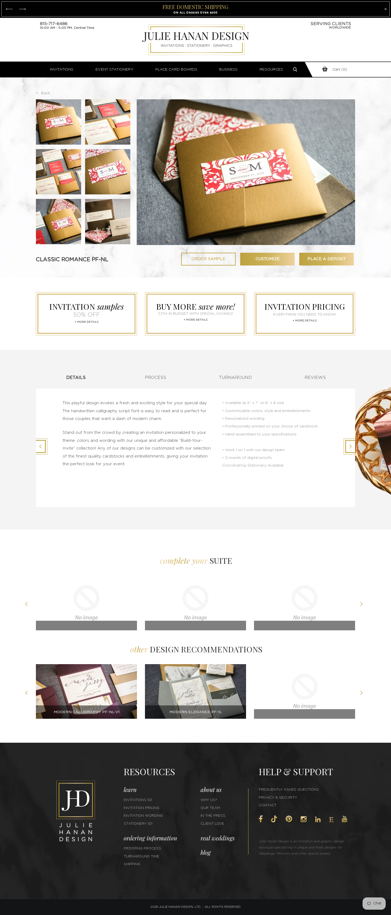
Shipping (132, 864)
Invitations (61, 69)
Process (155, 377)
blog (206, 852)
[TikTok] (274, 818)
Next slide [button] (363, 604)
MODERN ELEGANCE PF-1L (195, 712)
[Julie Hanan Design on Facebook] (261, 818)
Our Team (210, 808)
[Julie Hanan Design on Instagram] (304, 819)
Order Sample (208, 259)
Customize (268, 259)
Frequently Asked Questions (289, 789)
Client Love (212, 824)
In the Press (213, 816)
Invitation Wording (143, 816)
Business (228, 69)
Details (76, 377)
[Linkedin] (318, 819)
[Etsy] (331, 819)
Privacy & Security (278, 797)
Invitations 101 (138, 800)
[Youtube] (344, 819)
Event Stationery (114, 69)
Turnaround (235, 377)
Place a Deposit (326, 259)
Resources (271, 69)
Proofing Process (142, 848)
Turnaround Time (141, 856)
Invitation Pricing (141, 808)
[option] (86, 604)
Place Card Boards (176, 69)
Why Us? (209, 800)
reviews (315, 377)
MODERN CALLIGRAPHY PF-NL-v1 (86, 712)
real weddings (218, 838)
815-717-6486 (54, 24)
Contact (268, 805)
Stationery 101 (138, 824)
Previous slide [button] (28, 604)
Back (45, 93)
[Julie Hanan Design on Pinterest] (288, 818)
